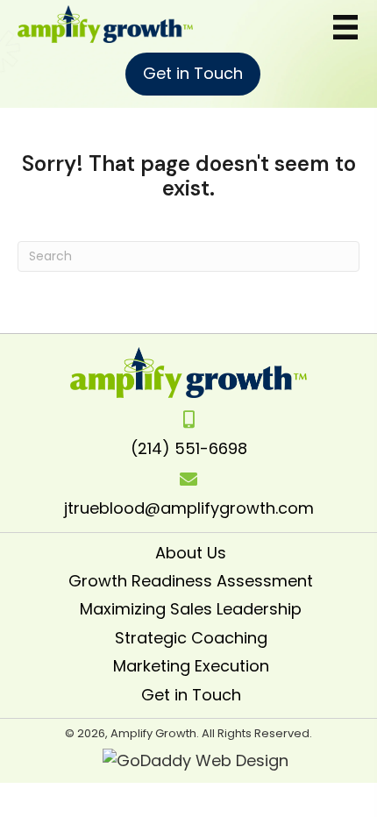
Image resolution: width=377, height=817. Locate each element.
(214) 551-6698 (189, 448)
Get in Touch (191, 695)
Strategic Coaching (191, 638)
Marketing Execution (191, 666)
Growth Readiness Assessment (190, 581)
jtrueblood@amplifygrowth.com (189, 508)
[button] (192, 74)
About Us (190, 553)
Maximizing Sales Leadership (191, 609)
